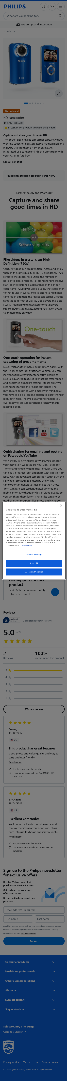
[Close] (59, 505)
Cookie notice (51, 545)
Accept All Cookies (32, 571)
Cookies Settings (33, 554)
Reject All (32, 563)
